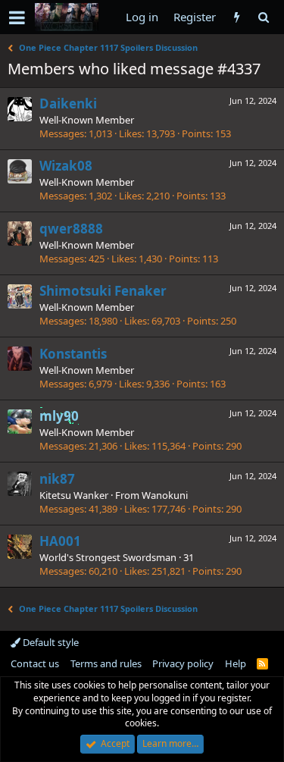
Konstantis (73, 353)
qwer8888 (71, 228)
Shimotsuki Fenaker (103, 290)
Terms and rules (106, 663)
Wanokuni (165, 495)
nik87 (57, 479)
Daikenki (68, 103)
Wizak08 (65, 165)
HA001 (60, 541)
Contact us (35, 663)
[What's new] (236, 17)
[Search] (263, 17)
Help (235, 663)
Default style (49, 642)
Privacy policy (183, 663)
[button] (17, 17)
